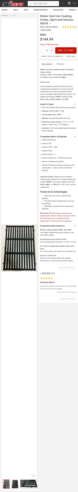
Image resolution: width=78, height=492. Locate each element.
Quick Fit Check (47, 104)
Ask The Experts (67, 268)
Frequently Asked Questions (52, 226)
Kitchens (40, 10)
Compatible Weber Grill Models (53, 137)
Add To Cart (66, 50)
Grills (26, 10)
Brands (4, 10)
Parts (15, 10)
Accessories (58, 10)
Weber (43, 34)
